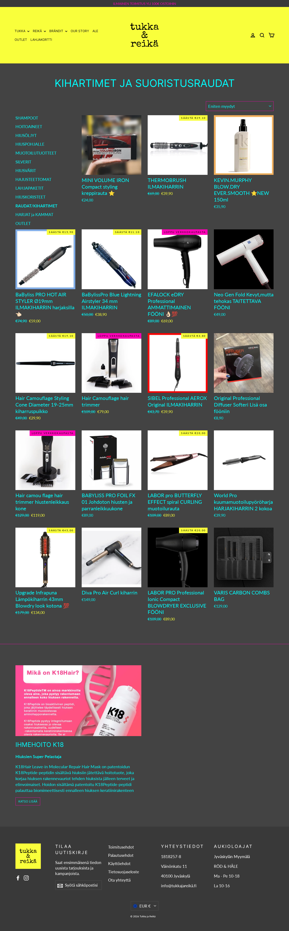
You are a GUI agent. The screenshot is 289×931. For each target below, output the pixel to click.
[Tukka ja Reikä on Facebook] (18, 877)
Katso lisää (27, 801)
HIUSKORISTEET (30, 196)
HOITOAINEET (28, 126)
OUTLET (21, 40)
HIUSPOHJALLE (29, 144)
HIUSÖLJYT (26, 135)
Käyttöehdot (119, 863)
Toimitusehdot (121, 847)
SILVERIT (23, 161)
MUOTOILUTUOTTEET (35, 153)
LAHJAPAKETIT (29, 188)
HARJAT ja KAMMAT (34, 214)
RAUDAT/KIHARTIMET (36, 205)
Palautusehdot (120, 855)
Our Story (80, 31)
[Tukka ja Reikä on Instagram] (26, 877)
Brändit (56, 31)
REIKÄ (38, 31)
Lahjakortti (41, 40)
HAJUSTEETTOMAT (33, 179)
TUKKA (20, 31)
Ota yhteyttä (119, 880)
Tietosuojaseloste (123, 871)
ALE (95, 31)
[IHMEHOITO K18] (78, 700)
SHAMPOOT (26, 117)
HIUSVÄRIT (25, 170)
